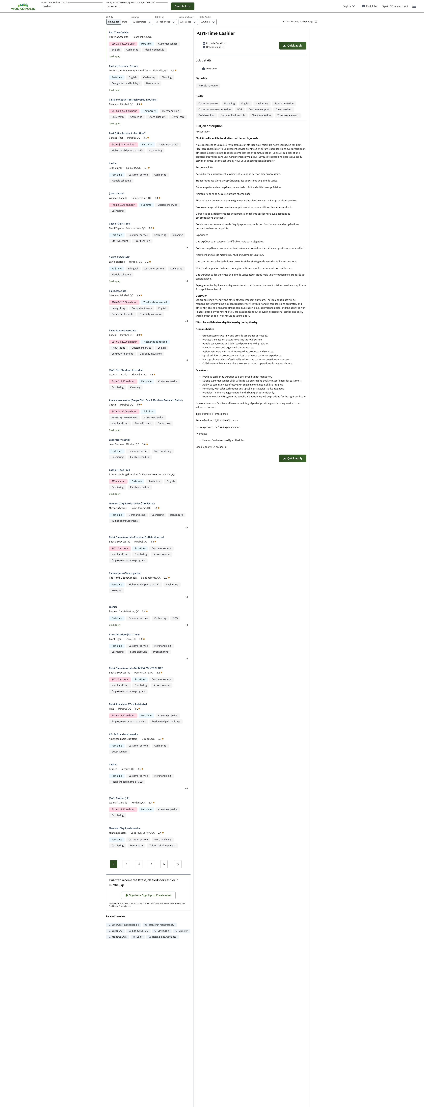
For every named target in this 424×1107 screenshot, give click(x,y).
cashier (113, 607)
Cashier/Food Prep (119, 470)
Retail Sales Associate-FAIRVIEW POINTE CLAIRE (136, 668)
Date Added (205, 17)
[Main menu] (414, 6)
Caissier (183, 931)
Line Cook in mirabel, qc (125, 925)
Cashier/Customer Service (123, 66)
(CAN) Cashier (116, 193)
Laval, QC (117, 931)
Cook (139, 937)
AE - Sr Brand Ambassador (123, 734)
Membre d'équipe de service (124, 828)
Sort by (109, 16)
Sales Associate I (118, 291)
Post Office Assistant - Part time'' (127, 133)
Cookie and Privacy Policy (119, 906)
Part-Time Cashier (119, 32)
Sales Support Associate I (123, 330)
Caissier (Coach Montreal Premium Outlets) (133, 99)
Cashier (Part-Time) (120, 223)
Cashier (113, 163)
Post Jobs (371, 6)
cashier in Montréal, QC (161, 925)
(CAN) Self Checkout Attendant (126, 370)
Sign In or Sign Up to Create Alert (150, 895)
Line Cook (163, 931)
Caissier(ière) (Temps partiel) (125, 573)
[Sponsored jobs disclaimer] (316, 22)
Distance (135, 17)
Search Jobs (182, 6)
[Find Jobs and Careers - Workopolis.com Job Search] (23, 6)
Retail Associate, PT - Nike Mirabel (128, 704)
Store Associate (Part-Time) (124, 634)
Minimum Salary (186, 17)
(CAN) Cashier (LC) (119, 798)
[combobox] (72, 6)
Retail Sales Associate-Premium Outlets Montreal (136, 537)
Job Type (159, 17)
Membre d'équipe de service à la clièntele (132, 503)
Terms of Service (162, 903)
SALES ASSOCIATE (119, 257)
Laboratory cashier (119, 439)
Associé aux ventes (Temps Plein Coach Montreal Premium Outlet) (146, 400)
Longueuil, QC (140, 931)
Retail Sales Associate (164, 937)
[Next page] (178, 864)
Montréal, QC (119, 937)
